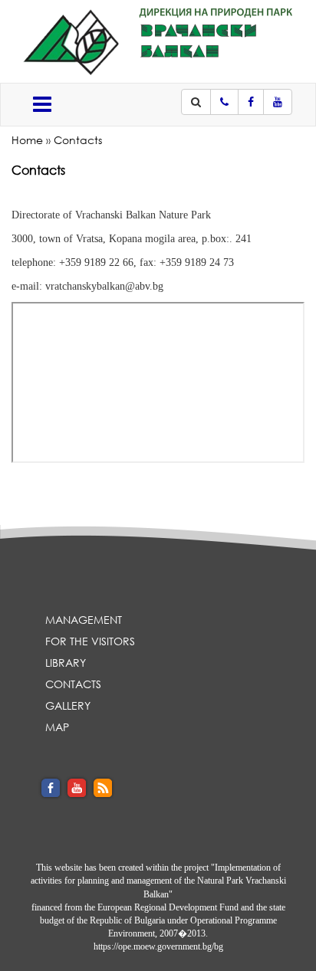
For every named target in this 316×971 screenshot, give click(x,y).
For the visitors (90, 641)
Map (57, 727)
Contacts (78, 140)
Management (83, 619)
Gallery (68, 705)
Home (27, 140)
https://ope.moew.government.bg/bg (158, 946)
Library (65, 662)
